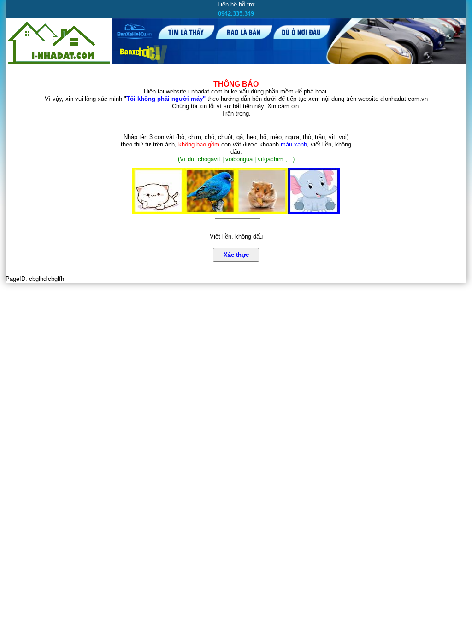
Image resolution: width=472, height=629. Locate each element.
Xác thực (236, 254)
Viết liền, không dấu (236, 236)
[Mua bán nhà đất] (59, 63)
